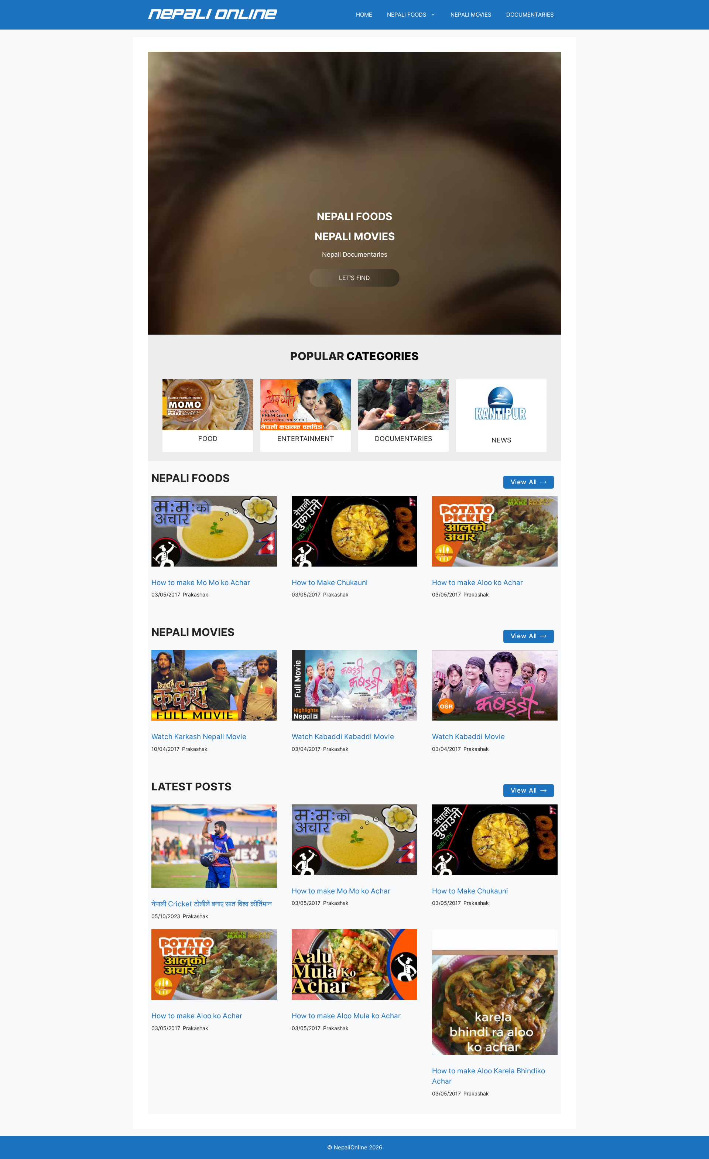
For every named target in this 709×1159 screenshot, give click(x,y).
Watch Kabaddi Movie (468, 736)
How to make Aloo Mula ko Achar (346, 1016)
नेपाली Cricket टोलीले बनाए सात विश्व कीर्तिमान (211, 904)
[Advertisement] (354, 155)
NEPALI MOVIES (471, 14)
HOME (364, 14)
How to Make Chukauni (330, 582)
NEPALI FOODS (407, 14)
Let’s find (354, 277)
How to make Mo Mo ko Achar (200, 582)
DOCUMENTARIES (530, 14)
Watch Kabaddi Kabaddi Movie (343, 736)
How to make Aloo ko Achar (477, 582)
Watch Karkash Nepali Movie (198, 736)
